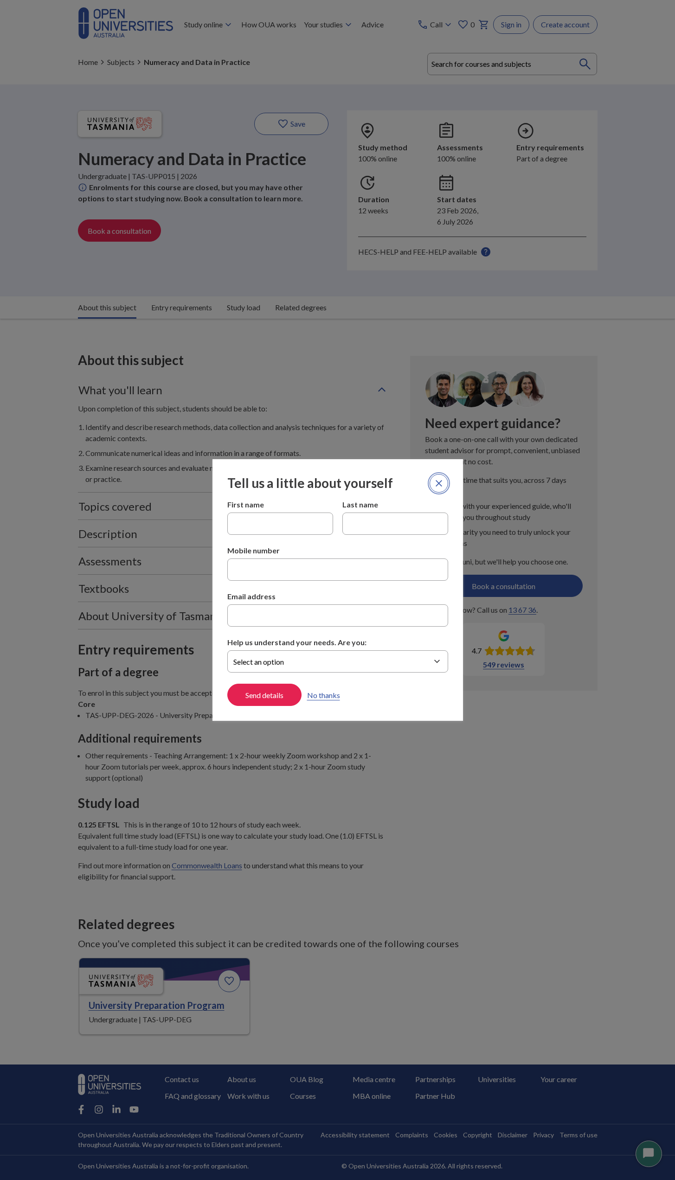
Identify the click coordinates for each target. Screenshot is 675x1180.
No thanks (323, 695)
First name (245, 504)
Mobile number (253, 550)
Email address (251, 596)
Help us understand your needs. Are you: (296, 642)
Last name (360, 504)
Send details (264, 695)
